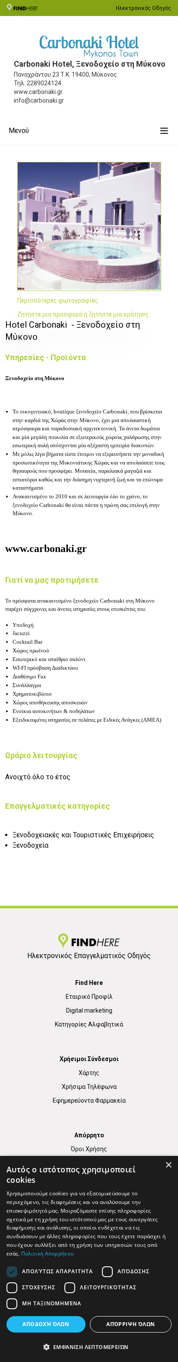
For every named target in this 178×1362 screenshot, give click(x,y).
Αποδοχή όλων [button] (45, 1324)
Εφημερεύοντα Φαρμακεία (89, 1100)
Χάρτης (89, 1072)
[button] (89, 1347)
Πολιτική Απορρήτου (47, 1253)
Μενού (19, 130)
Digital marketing (89, 1010)
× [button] (168, 1165)
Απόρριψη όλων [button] (130, 1324)
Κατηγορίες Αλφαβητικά (89, 1024)
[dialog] (89, 1259)
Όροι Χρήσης (89, 1149)
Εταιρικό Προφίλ (89, 996)
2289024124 (44, 83)
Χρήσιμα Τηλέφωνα (89, 1086)
